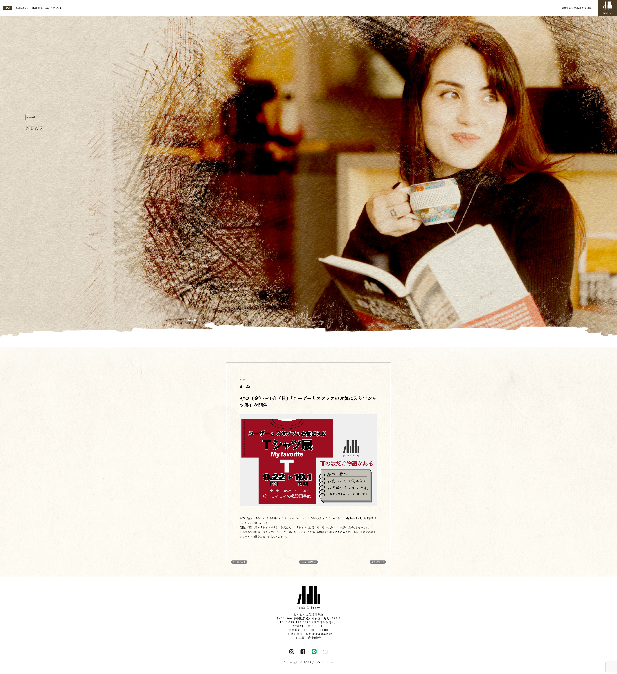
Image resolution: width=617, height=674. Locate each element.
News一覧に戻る (308, 562)
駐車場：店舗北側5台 (308, 637)
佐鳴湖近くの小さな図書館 (576, 8)
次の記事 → (377, 562)
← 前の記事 (239, 562)
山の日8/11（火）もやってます (47, 8)
